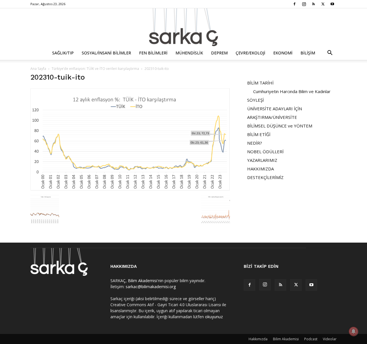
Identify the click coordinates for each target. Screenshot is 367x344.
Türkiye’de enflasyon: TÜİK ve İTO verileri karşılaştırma (95, 68)
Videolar (330, 339)
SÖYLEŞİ (255, 100)
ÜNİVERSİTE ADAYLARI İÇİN (274, 108)
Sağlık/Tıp (63, 53)
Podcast (310, 339)
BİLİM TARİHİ (260, 83)
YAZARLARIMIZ (262, 160)
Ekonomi (282, 53)
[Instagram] (304, 4)
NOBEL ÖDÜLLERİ (265, 151)
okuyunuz (214, 316)
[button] (330, 53)
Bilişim (307, 53)
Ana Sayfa (38, 68)
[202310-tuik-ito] (130, 189)
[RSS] (313, 4)
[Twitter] (323, 4)
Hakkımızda (258, 339)
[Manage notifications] (353, 331)
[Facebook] (294, 4)
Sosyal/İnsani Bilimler (106, 53)
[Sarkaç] (183, 27)
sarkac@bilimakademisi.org (151, 286)
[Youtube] (332, 4)
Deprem (219, 53)
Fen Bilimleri (153, 53)
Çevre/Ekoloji (250, 53)
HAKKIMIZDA (260, 169)
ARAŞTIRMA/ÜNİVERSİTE (272, 117)
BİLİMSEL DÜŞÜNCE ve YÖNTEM (279, 126)
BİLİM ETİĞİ (258, 134)
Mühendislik (189, 53)
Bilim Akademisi (142, 280)
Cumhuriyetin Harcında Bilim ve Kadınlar (292, 91)
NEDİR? (254, 143)
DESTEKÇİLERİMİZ (265, 177)
